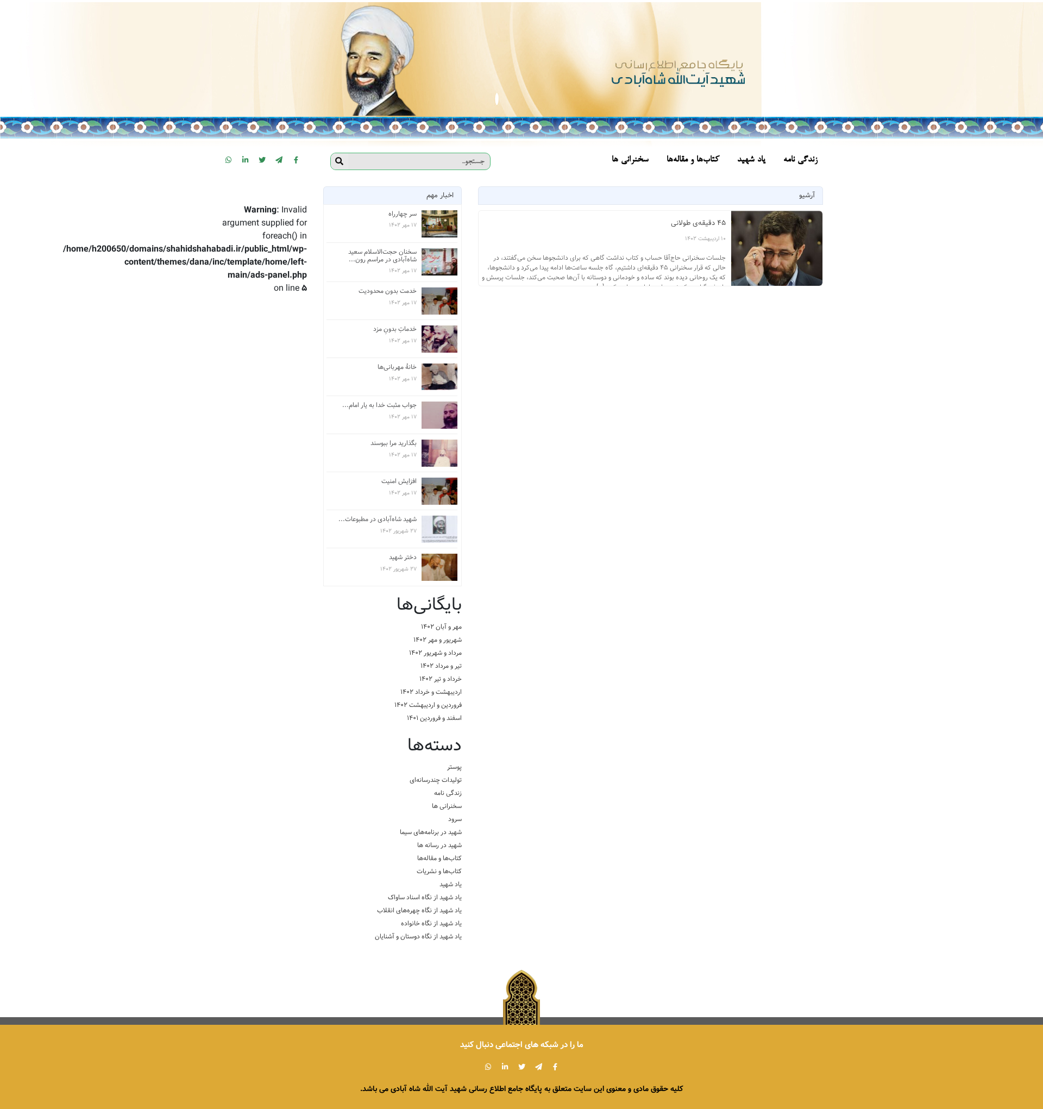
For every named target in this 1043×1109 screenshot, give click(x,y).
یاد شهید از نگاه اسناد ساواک (425, 897)
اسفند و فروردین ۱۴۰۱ (434, 718)
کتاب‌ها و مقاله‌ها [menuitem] (693, 160)
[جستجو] (339, 161)
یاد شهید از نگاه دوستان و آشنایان (418, 936)
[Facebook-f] (296, 160)
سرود (455, 819)
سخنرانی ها (447, 806)
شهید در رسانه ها (439, 845)
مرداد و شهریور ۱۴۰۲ (435, 653)
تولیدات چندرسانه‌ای (436, 780)
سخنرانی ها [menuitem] (630, 160)
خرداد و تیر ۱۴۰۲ (440, 679)
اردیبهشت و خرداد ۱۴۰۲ (431, 692)
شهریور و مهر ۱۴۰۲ (437, 640)
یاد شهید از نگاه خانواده (431, 923)
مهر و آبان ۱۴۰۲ (441, 627)
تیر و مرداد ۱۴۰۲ (441, 666)
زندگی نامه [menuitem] (800, 160)
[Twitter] (262, 160)
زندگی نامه (448, 793)
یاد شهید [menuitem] (751, 160)
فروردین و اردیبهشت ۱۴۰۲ (428, 705)
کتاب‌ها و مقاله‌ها (439, 858)
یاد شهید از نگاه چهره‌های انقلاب (419, 910)
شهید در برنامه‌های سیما (431, 832)
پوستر (454, 767)
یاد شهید (450, 884)
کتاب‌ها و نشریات (439, 871)
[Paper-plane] (279, 160)
